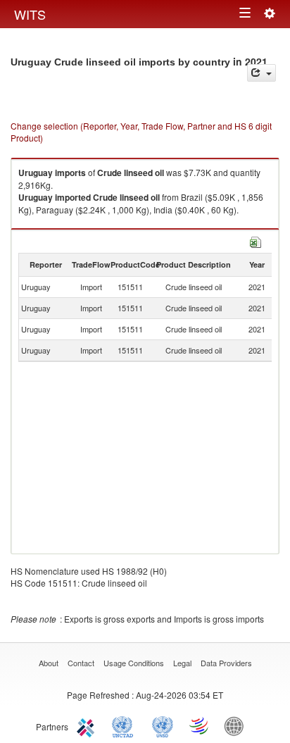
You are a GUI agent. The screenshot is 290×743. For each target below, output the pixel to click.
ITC (88, 725)
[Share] (261, 73)
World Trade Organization (200, 725)
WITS (30, 14)
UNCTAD (125, 725)
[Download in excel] (255, 240)
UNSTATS (163, 725)
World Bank (237, 725)
